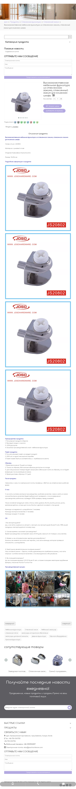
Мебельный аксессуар (48, 629)
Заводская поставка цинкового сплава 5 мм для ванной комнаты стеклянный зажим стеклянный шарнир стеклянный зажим (17, 671)
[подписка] (69, 707)
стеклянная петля (11, 633)
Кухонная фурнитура (12, 639)
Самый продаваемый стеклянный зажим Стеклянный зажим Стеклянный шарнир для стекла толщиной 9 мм (58, 671)
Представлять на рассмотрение (38, 77)
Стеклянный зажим (31, 629)
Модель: (9, 127)
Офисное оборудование (57, 636)
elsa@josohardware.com (33, 747)
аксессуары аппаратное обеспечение (35, 633)
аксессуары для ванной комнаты (16, 636)
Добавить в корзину (54, 111)
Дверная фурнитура (39, 636)
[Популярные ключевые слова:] (70, 36)
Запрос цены (53, 106)
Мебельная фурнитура (13, 629)
